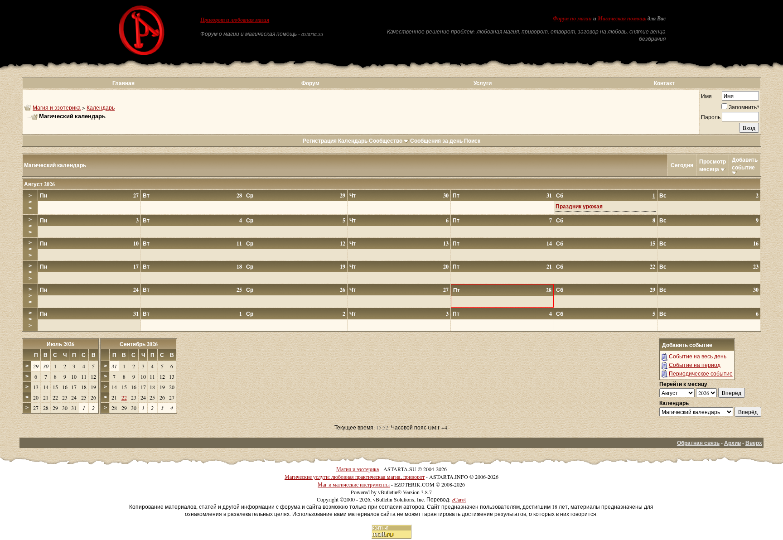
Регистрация (320, 141)
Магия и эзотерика (57, 107)
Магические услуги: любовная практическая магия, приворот (355, 476)
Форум (310, 83)
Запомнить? (744, 107)
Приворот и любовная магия (234, 20)
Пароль (710, 117)
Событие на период (694, 364)
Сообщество (385, 141)
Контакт (664, 83)
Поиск (472, 141)
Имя (706, 96)
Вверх (753, 443)
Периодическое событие (701, 373)
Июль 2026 (60, 344)
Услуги (483, 83)
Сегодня (682, 165)
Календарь (101, 107)
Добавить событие (745, 163)
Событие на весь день (697, 356)
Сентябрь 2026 (139, 344)
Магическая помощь (622, 18)
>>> (30, 202)
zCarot (459, 499)
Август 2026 (39, 184)
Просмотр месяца (712, 165)
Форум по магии (572, 18)
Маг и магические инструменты (354, 484)
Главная (123, 83)
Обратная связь (698, 443)
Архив (732, 443)
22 (124, 397)
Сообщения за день (436, 141)
